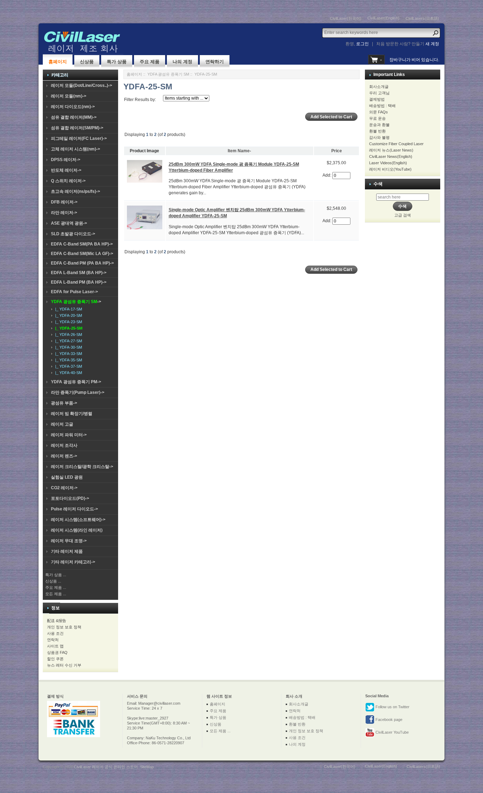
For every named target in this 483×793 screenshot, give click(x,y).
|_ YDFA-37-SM (67, 366)
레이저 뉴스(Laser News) (391, 150)
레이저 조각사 (64, 445)
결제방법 (377, 99)
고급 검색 (402, 215)
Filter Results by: (140, 99)
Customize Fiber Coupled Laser (396, 144)
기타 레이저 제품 (67, 551)
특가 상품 (117, 61)
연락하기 (214, 61)
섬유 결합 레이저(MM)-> (74, 117)
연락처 (53, 640)
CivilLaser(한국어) (345, 18)
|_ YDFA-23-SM (67, 322)
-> (76, 301)
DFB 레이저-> (64, 202)
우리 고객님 (379, 93)
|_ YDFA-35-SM (67, 360)
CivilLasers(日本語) (422, 18)
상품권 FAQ (57, 652)
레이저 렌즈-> (64, 456)
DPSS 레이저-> (65, 159)
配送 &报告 (56, 621)
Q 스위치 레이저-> (68, 180)
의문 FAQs (378, 112)
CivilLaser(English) (383, 18)
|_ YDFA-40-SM (67, 373)
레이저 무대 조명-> (69, 540)
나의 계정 (182, 61)
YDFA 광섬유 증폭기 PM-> (76, 381)
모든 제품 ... (55, 594)
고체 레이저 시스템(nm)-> (75, 149)
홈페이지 (57, 61)
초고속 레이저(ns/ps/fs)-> (75, 191)
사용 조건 (55, 633)
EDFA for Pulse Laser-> (74, 291)
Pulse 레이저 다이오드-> (74, 509)
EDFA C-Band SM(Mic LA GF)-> (82, 253)
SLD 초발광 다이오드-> (73, 233)
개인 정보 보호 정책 (64, 627)
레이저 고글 (62, 424)
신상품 (87, 61)
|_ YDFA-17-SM (67, 309)
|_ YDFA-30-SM (67, 347)
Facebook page (388, 719)
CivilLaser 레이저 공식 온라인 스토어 (106, 767)
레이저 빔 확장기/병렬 (71, 413)
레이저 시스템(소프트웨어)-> (78, 519)
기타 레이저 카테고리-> (73, 562)
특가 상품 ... (55, 575)
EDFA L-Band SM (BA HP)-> (78, 272)
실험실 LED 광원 (67, 477)
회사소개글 (379, 86)
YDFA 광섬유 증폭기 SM (168, 74)
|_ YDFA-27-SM (67, 341)
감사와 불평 (379, 137)
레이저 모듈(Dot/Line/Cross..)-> (81, 85)
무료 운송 (377, 118)
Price (336, 150)
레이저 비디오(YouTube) (390, 169)
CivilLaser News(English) (390, 156)
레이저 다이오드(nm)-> (73, 106)
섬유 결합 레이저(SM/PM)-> (77, 127)
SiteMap (147, 767)
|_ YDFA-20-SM (67, 315)
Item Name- (239, 150)
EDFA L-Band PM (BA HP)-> (78, 282)
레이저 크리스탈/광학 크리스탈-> (82, 466)
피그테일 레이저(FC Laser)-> (79, 138)
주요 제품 (149, 61)
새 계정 (432, 44)
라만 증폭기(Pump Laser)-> (77, 392)
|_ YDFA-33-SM (67, 353)
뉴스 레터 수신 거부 (64, 665)
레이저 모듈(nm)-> (68, 96)
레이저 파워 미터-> (69, 434)
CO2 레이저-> (64, 487)
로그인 (362, 44)
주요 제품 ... (55, 587)
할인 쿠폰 (55, 659)
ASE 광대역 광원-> (69, 223)
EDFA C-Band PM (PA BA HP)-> (82, 263)
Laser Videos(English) (388, 163)
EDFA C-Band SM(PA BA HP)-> (82, 244)
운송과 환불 (379, 125)
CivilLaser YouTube (391, 732)
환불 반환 (377, 131)
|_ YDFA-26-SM (67, 334)
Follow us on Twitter (391, 707)
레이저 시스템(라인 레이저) (77, 530)
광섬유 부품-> (64, 403)
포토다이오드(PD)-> (70, 498)
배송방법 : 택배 (382, 105)
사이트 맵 (55, 646)
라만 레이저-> (64, 212)
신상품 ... (53, 581)
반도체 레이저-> (66, 170)
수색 (378, 184)
